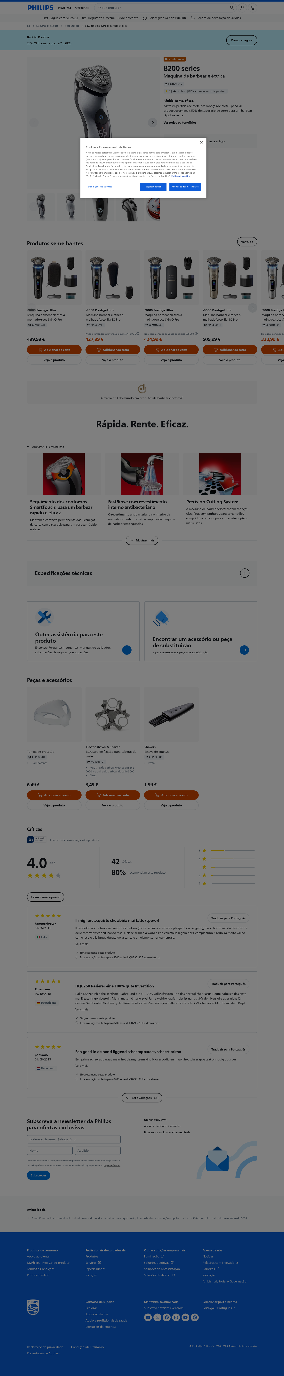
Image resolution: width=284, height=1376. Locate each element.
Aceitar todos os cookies (185, 187)
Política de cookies (180, 176)
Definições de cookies (100, 187)
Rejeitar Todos (153, 187)
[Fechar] (201, 142)
